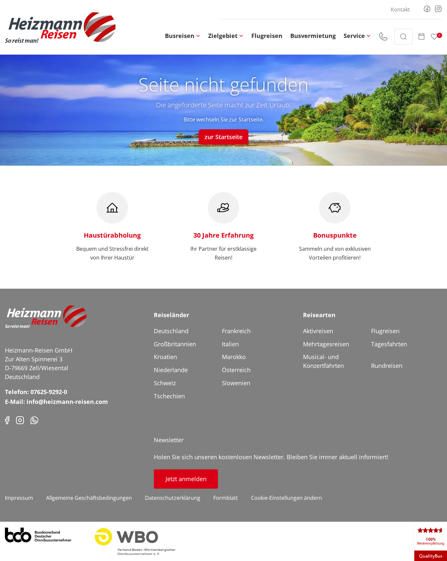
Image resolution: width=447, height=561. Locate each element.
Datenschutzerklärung (172, 497)
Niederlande (171, 370)
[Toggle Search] (403, 37)
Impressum (19, 497)
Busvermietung (313, 36)
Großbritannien (175, 344)
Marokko (234, 357)
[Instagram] (438, 8)
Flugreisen (266, 36)
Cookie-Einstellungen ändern (286, 497)
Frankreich (236, 331)
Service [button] (354, 36)
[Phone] (34, 419)
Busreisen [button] (179, 36)
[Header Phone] (383, 36)
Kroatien (165, 357)
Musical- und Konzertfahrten (323, 361)
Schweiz (165, 383)
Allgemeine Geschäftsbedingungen (89, 497)
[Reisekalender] (421, 37)
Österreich (236, 370)
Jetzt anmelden (186, 479)
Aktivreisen (318, 331)
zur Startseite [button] (223, 137)
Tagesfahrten (389, 344)
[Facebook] (427, 8)
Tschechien (169, 396)
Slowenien (236, 383)
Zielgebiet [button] (223, 36)
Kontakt (400, 9)
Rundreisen (386, 366)
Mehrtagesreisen (326, 344)
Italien (230, 344)
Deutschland (171, 331)
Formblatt (225, 497)
